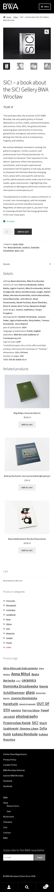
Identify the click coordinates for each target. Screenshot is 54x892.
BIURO (18, 681)
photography (27, 716)
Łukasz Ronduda (25, 734)
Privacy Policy (9, 759)
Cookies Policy (10, 764)
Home (8, 17)
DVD (8, 629)
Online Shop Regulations (15, 754)
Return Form (13, 806)
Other (15, 17)
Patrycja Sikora (31, 710)
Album (9, 624)
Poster (9, 642)
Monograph (11, 605)
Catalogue (10, 610)
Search (27, 887)
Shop (5, 802)
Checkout (7, 822)
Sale (9, 811)
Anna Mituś (20, 673)
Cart (5, 827)
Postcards (10, 601)
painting (16, 710)
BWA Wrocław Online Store (18, 876)
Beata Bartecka (14, 247)
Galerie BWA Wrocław (13, 775)
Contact (7, 832)
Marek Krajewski (27, 704)
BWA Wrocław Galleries (14, 770)
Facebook (7, 780)
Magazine (10, 633)
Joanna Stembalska (24, 698)
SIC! (22, 250)
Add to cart (23, 231)
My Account (8, 816)
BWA (5, 797)
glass (17, 250)
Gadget (9, 638)
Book (15, 244)
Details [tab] (6, 264)
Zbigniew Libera (29, 728)
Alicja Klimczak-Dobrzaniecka (20, 668)
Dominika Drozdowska (20, 686)
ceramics (26, 247)
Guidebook (11, 614)
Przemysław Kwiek (17, 723)
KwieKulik (10, 704)
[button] (46, 32)
